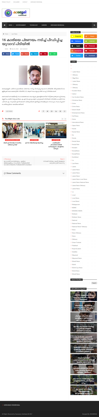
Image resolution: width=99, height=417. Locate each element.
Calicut (74, 94)
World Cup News (77, 267)
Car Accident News (78, 97)
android (91, 41)
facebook (92, 55)
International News (12, 140)
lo (73, 192)
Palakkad (75, 245)
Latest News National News (80, 182)
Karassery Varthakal (21, 414)
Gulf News (75, 116)
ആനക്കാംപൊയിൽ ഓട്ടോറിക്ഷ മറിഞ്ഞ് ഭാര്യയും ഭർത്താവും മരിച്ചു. (83, 381)
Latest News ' (76, 176)
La (73, 160)
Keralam (74, 147)
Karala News (76, 132)
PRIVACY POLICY (6, 2)
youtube (92, 51)
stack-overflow (91, 37)
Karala (74, 128)
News (10, 25)
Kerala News (76, 141)
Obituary (75, 75)
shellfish (74, 252)
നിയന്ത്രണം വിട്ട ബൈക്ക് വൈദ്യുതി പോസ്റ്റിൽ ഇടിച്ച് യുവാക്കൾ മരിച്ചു (83, 308)
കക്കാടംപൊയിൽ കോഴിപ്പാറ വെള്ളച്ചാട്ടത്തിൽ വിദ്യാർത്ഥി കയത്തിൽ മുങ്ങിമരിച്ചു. (84, 349)
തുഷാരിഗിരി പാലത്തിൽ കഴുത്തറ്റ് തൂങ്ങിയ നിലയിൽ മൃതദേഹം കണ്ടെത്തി (83, 339)
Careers (44, 25)
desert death (76, 109)
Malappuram (76, 204)
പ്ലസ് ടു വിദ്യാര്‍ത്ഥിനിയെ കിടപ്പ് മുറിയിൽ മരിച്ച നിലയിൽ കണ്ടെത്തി (83, 297)
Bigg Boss (75, 78)
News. (74, 236)
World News (75, 271)
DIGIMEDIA (93, 414)
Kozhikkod (75, 157)
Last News (14, 34)
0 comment (24, 49)
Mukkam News (76, 217)
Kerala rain (75, 144)
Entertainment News (78, 113)
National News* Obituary (79, 226)
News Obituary (76, 233)
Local (73, 195)
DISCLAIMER (16, 2)
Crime (74, 103)
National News (76, 223)
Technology (34, 25)
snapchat (78, 36)
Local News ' (76, 201)
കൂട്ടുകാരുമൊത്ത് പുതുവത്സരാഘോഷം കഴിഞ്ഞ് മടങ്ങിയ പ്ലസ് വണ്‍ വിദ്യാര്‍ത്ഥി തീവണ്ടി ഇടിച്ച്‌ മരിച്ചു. (83, 362)
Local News (75, 198)
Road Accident (76, 248)
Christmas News (77, 100)
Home (7, 34)
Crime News (76, 106)
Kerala (74, 138)
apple (78, 46)
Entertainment (21, 25)
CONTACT (25, 2)
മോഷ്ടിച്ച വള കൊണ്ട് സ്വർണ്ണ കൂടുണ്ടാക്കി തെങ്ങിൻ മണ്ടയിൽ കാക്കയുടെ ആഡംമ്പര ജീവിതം (84, 330)
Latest (74, 166)
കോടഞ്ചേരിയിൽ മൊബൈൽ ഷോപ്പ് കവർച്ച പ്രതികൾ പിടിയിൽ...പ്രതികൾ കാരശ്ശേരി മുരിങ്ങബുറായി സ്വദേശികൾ (83, 372)
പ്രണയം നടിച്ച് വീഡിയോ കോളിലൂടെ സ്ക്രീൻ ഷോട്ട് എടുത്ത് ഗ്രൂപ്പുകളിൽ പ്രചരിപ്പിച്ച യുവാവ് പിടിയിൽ (84, 319)
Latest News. (76, 188)
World (74, 264)
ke (73, 135)
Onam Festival (76, 242)
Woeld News (76, 261)
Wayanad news (77, 258)
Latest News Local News (79, 179)
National (74, 220)
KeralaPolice (76, 154)
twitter (78, 55)
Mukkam (74, 214)
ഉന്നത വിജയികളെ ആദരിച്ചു (34, 143)
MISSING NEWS (77, 211)
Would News (76, 274)
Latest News (76, 72)
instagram (78, 51)
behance (78, 41)
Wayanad (75, 255)
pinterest (92, 46)
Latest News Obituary (78, 185)
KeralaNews (75, 151)
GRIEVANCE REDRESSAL (36, 2)
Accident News (76, 90)
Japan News (76, 125)
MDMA (74, 207)
